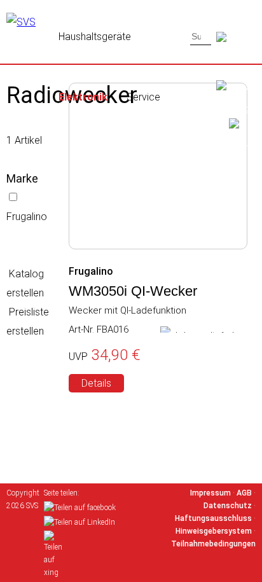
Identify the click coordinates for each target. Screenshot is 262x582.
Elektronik (83, 97)
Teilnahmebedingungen (213, 543)
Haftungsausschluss (213, 518)
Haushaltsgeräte (95, 37)
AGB (244, 492)
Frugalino (26, 217)
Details (96, 383)
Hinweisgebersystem (214, 531)
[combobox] (200, 36)
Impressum (210, 492)
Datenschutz (227, 505)
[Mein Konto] (236, 108)
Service (143, 97)
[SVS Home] (236, 70)
